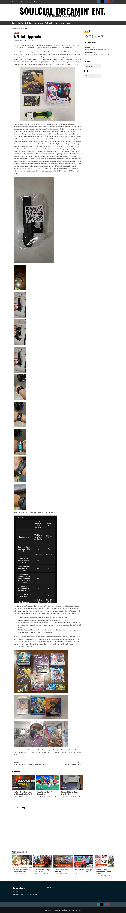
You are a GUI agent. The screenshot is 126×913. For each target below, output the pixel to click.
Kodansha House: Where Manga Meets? (61, 870)
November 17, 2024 (23, 796)
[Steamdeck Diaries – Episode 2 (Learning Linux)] (71, 782)
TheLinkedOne (18, 40)
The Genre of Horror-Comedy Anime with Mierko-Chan (22, 870)
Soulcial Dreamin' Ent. (63, 10)
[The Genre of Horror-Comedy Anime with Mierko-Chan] (22, 861)
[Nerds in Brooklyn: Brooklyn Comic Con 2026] (42, 861)
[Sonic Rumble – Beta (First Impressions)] (47, 782)
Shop (35, 1)
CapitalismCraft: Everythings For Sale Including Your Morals (23, 793)
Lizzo (16, 796)
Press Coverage (38, 23)
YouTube (69, 23)
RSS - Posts (51, 887)
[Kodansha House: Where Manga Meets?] (63, 861)
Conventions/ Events (39, 865)
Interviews (78, 865)
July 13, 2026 (42, 873)
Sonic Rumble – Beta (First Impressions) (45, 793)
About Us (20, 23)
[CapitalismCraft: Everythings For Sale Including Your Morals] (23, 782)
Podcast (41, 1)
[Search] (113, 22)
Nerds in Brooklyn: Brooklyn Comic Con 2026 (42, 870)
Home (14, 1)
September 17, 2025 (105, 875)
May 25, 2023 (74, 796)
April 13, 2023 (26, 40)
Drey (16, 873)
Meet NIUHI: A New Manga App (83, 870)
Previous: (30, 763)
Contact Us (20, 1)
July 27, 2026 (22, 873)
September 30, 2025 (85, 872)
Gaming (16, 32)
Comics (57, 865)
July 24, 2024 (50, 796)
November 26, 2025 (64, 873)
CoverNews (68, 910)
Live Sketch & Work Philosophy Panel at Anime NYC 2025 (103, 871)
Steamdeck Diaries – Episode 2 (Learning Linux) (70, 793)
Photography (29, 1)
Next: (73, 763)
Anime (15, 865)
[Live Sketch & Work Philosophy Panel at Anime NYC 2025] (104, 861)
